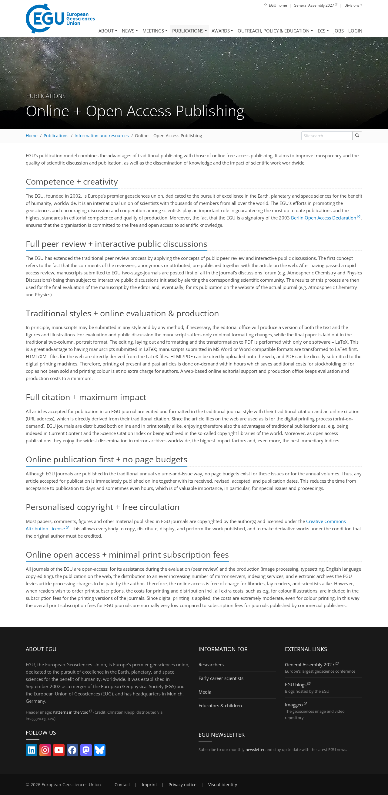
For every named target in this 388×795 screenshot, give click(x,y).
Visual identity (222, 784)
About (106, 31)
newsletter (255, 749)
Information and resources (102, 135)
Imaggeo (294, 705)
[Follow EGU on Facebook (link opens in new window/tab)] (72, 751)
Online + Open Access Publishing (168, 135)
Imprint (149, 784)
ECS (321, 31)
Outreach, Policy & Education (273, 31)
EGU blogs (295, 684)
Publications (187, 31)
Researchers (211, 664)
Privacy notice (182, 784)
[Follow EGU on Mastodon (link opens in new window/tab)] (86, 751)
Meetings (153, 31)
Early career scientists (221, 678)
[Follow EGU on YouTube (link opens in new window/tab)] (59, 751)
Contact (122, 784)
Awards (221, 31)
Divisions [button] (352, 5)
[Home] (60, 18)
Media (205, 692)
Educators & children (220, 705)
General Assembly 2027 (310, 664)
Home (32, 135)
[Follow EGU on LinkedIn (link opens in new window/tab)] (31, 751)
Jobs (338, 31)
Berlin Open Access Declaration (323, 218)
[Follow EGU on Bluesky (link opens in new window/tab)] (99, 751)
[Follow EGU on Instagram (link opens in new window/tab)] (45, 751)
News (128, 31)
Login (355, 31)
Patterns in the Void (71, 712)
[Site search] (357, 135)
